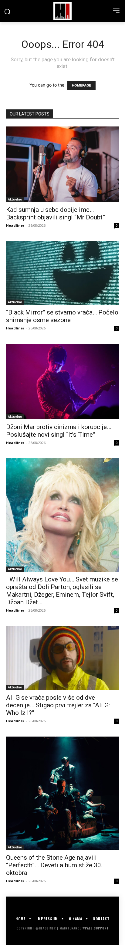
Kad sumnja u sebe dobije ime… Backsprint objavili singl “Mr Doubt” (55, 213)
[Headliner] (62, 11)
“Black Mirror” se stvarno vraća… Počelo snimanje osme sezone (62, 316)
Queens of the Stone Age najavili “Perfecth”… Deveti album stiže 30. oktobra (54, 865)
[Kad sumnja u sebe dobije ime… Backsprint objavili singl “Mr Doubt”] (62, 164)
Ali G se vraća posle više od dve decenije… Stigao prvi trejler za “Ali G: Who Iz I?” (58, 705)
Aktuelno (15, 199)
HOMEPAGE (81, 85)
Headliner (15, 225)
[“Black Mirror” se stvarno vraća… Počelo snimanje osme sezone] (62, 273)
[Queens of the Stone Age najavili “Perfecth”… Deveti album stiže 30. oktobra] (62, 793)
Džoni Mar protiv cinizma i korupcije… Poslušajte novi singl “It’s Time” (58, 430)
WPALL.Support (96, 928)
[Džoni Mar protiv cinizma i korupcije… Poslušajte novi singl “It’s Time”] (62, 381)
